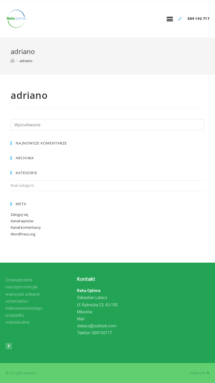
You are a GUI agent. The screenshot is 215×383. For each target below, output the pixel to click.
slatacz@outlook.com (96, 326)
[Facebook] (9, 346)
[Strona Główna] (12, 60)
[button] (169, 18)
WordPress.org (23, 234)
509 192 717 (198, 19)
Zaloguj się (19, 214)
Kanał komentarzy (26, 227)
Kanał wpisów (22, 220)
